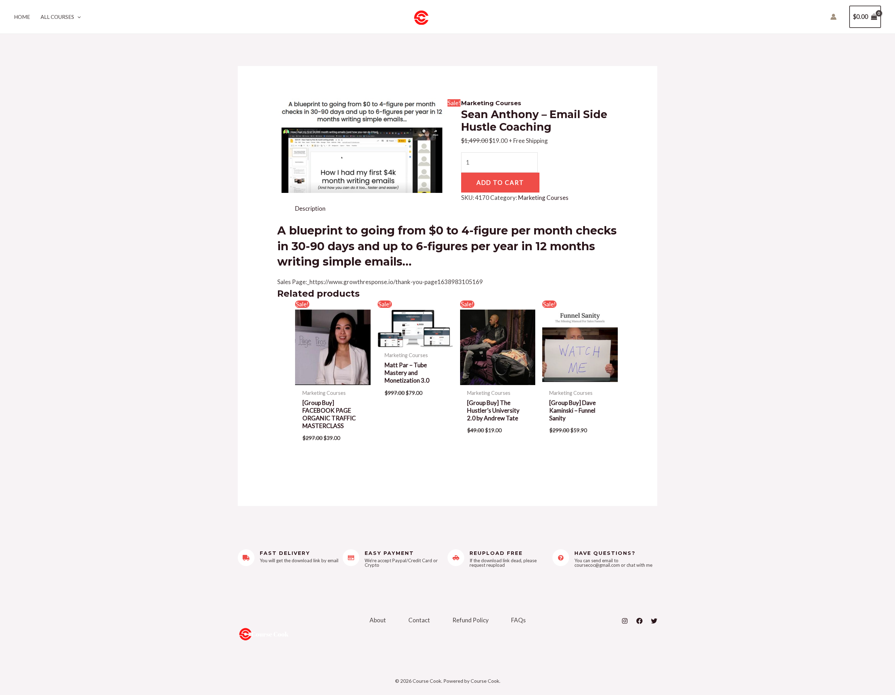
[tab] (310, 208)
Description (310, 208)
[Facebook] (639, 621)
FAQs (518, 620)
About (378, 620)
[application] (77, 17)
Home (22, 17)
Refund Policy (470, 620)
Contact (419, 620)
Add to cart (500, 182)
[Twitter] (654, 621)
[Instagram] (625, 621)
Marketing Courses (491, 103)
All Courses (57, 17)
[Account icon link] (833, 17)
